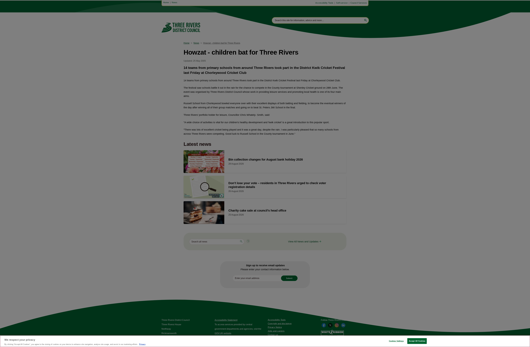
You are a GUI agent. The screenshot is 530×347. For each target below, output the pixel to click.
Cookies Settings (396, 341)
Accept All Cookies (417, 341)
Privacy (142, 344)
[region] (265, 341)
